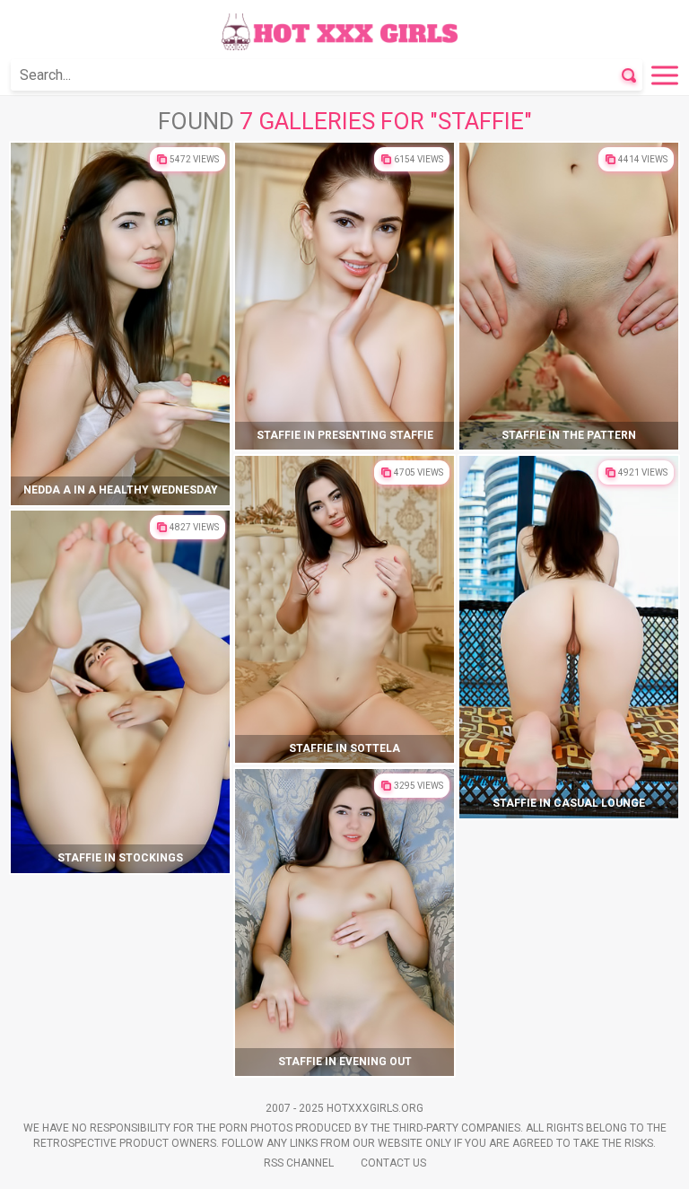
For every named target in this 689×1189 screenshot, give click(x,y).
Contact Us (393, 1163)
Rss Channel (299, 1163)
